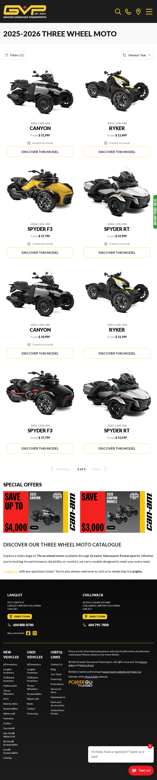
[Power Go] (105, 683)
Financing (32, 713)
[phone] (128, 11)
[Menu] (149, 11)
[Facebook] (28, 633)
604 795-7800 (98, 625)
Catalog (7, 757)
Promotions (57, 684)
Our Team (56, 674)
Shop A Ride (91, 676)
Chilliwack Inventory (8, 679)
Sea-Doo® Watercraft (9, 735)
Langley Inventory (8, 671)
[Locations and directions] (138, 11)
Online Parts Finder (57, 712)
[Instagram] (34, 633)
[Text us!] (141, 771)
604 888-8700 (23, 625)
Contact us (10, 571)
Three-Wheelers (8, 692)
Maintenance (58, 697)
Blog (53, 669)
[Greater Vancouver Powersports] (25, 11)
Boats (30, 703)
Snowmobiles (10, 708)
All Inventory (10, 664)
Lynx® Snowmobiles (10, 751)
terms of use (87, 665)
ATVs (6, 698)
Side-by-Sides (10, 703)
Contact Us (57, 664)
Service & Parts (56, 690)
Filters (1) (17, 55)
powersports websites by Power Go (122, 671)
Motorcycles (10, 685)
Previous (63, 469)
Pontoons (8, 718)
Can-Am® (8, 728)
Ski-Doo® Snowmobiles (10, 743)
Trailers (7, 723)
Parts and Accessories (57, 704)
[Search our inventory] (118, 11)
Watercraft (9, 713)
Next (96, 469)
